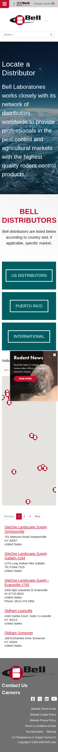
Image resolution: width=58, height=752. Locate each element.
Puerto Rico (29, 306)
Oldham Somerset (19, 633)
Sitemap (51, 731)
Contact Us (15, 685)
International (29, 336)
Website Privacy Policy (43, 720)
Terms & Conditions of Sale (40, 726)
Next (37, 516)
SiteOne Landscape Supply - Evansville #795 (27, 582)
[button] (28, 502)
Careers (11, 692)
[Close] (54, 355)
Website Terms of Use (43, 708)
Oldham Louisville (18, 611)
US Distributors (29, 275)
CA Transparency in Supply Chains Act (34, 737)
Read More (25, 378)
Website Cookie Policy (43, 714)
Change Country (42, 3)
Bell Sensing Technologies (23, 4)
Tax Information (34, 731)
